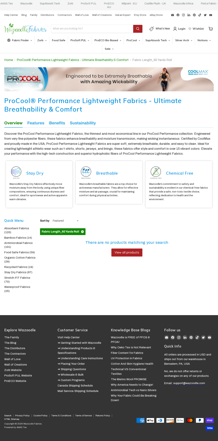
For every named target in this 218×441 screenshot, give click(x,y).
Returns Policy (103, 415)
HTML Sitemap (11, 419)
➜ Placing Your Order (71, 363)
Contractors (65, 15)
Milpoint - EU (129, 3)
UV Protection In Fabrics (126, 358)
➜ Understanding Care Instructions (80, 358)
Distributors (47, 15)
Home (8, 60)
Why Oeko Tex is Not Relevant (131, 347)
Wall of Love (82, 15)
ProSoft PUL (88, 3)
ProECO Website (15, 381)
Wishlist (198, 28)
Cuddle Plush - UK (155, 3)
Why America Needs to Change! (132, 384)
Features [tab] (35, 123)
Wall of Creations (102, 15)
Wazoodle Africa (183, 3)
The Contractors (15, 353)
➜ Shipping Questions (72, 369)
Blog (24, 15)
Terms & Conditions (61, 415)
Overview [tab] (13, 123)
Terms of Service (83, 415)
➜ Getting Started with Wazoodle (79, 342)
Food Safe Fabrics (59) (19, 252)
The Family (11, 337)
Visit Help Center (69, 337)
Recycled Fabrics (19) (18, 267)
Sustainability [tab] (83, 123)
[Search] (137, 29)
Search (7, 415)
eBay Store (156, 15)
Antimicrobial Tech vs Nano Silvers (133, 390)
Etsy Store (140, 15)
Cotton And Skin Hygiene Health (132, 363)
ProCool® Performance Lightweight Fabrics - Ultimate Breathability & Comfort (73, 60)
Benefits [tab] (57, 123)
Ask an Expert (123, 15)
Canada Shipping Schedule (75, 385)
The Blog (10, 342)
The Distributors (14, 348)
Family (33, 15)
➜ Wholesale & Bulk (71, 374)
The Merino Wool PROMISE (129, 379)
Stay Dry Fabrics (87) (18, 272)
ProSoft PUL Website (18, 375)
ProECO (109, 3)
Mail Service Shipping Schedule (78, 391)
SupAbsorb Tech (50, 3)
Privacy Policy (22, 415)
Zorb (70, 3)
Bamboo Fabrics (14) (18, 237)
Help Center (11, 15)
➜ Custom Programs (71, 380)
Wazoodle (26, 3)
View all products (127, 252)
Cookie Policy (40, 415)
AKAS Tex (6, 3)
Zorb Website (13, 370)
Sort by (44, 220)
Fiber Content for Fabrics (127, 352)
